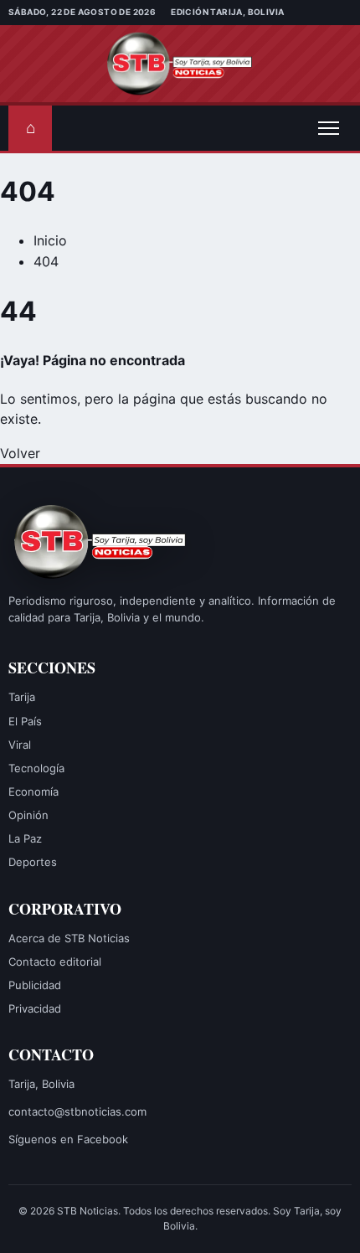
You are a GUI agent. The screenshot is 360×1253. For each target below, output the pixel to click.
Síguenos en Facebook (68, 1139)
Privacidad (34, 1008)
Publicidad (34, 985)
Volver (20, 453)
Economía (33, 791)
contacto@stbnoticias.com (77, 1111)
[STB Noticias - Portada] (180, 63)
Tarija (21, 697)
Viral (19, 744)
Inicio (50, 240)
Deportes (32, 862)
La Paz (25, 838)
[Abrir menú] (328, 128)
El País (25, 721)
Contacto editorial (54, 961)
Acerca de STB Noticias (69, 938)
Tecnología (36, 768)
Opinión (28, 815)
